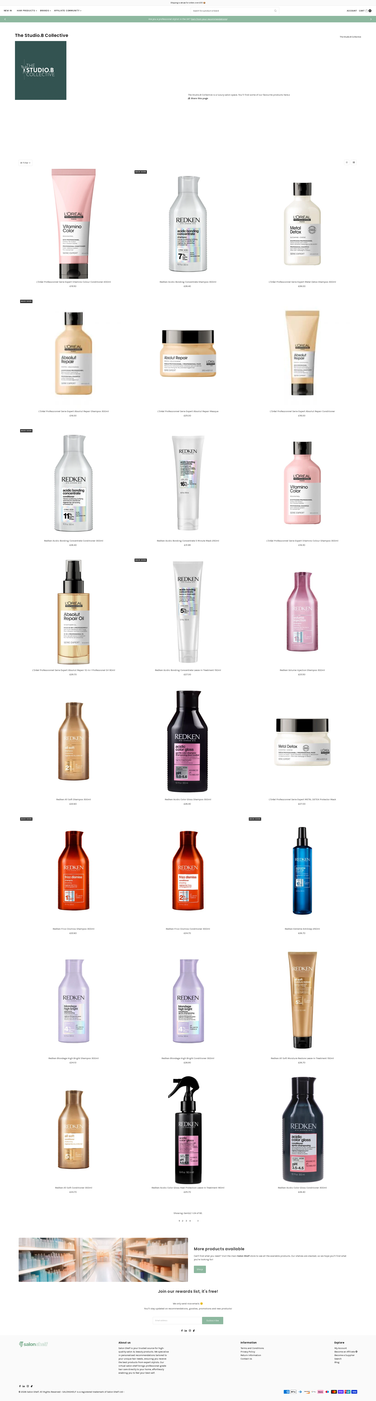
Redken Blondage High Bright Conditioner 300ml (188, 1058)
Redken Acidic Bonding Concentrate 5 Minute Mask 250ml (188, 540)
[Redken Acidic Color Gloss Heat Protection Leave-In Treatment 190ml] (188, 1130)
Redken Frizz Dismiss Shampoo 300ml (73, 928)
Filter (25, 162)
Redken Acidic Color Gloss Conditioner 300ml (302, 1187)
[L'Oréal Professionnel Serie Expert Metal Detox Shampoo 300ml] (302, 224)
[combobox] (235, 10)
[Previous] (5, 19)
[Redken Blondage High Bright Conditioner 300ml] (188, 1000)
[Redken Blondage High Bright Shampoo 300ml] (74, 1000)
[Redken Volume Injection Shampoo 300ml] (302, 612)
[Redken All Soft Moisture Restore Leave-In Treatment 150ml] (302, 1000)
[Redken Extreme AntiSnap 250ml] (302, 871)
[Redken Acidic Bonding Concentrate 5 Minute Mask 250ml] (188, 483)
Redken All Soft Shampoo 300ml (73, 799)
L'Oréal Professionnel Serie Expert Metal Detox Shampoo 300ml (302, 281)
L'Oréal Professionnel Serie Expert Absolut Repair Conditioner (302, 411)
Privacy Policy (248, 1351)
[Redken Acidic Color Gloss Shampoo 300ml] (188, 742)
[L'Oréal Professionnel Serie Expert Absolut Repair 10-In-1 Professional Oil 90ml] (74, 612)
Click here (193, 19)
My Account (340, 1348)
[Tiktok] (194, 1331)
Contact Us (246, 1358)
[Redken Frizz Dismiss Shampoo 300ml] (74, 871)
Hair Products (26, 10)
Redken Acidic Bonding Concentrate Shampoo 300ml (188, 281)
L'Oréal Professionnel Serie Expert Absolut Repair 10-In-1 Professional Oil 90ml (73, 670)
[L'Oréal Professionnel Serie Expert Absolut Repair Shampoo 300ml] (74, 353)
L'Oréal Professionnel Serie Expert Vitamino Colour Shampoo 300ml (302, 540)
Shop (200, 1269)
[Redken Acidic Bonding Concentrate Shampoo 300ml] (188, 224)
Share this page (199, 98)
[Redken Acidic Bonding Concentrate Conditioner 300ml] (74, 483)
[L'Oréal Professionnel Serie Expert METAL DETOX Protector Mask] (302, 742)
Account (352, 10)
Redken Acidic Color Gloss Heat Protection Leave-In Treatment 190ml (188, 1187)
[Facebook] (182, 1331)
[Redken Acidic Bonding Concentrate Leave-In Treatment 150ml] (188, 612)
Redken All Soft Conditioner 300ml (73, 1187)
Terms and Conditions (252, 1348)
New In (8, 10)
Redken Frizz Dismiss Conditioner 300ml (188, 928)
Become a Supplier (344, 1355)
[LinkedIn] (186, 1331)
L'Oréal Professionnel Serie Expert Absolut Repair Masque (187, 411)
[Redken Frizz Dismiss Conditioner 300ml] (188, 871)
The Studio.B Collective (350, 37)
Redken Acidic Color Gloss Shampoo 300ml (188, 799)
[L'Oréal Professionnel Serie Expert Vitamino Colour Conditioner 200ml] (74, 224)
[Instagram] (190, 1331)
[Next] (371, 19)
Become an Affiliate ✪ (345, 1351)
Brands (44, 10)
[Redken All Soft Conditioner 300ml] (74, 1130)
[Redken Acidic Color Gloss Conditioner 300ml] (302, 1130)
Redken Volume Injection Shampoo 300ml (302, 670)
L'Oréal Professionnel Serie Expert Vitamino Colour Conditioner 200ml (73, 281)
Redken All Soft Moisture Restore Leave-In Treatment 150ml (302, 1058)
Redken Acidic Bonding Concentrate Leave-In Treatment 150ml (188, 670)
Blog (336, 1362)
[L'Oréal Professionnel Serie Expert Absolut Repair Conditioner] (302, 353)
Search (337, 1358)
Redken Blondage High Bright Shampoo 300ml (73, 1058)
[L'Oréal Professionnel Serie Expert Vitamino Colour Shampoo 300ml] (302, 483)
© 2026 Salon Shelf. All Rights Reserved (40, 1391)
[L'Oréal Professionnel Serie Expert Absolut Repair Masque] (188, 353)
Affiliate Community (66, 10)
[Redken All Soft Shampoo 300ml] (74, 742)
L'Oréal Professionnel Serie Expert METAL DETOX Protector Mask (302, 799)
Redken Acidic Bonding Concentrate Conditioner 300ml (73, 540)
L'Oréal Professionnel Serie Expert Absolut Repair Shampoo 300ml (73, 411)
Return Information (251, 1355)
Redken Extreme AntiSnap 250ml (302, 928)
